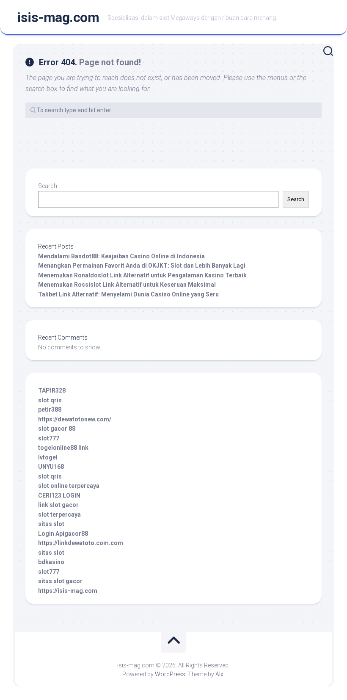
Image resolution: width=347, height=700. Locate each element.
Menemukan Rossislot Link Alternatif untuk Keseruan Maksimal (127, 284)
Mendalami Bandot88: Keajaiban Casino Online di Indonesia (121, 256)
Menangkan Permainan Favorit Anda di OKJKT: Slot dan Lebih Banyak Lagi (141, 265)
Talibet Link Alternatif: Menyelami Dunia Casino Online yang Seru (128, 294)
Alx (219, 674)
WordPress (170, 674)
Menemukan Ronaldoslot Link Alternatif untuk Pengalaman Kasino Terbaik (142, 275)
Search (47, 186)
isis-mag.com (58, 17)
